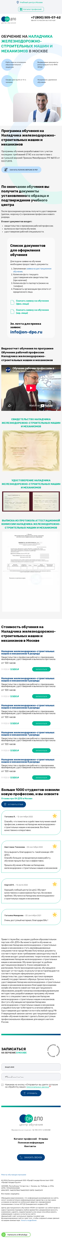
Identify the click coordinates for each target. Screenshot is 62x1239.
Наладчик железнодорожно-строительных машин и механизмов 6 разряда (28, 706)
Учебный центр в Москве (31, 2)
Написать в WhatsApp (17, 1235)
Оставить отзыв (15, 804)
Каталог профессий (32, 9)
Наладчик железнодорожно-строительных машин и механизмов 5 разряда (28, 679)
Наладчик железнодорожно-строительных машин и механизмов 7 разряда (28, 733)
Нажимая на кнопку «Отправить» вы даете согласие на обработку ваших (31, 1085)
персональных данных (37, 1087)
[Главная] (8, 20)
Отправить (32, 1093)
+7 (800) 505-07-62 (46, 17)
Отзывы (43, 1139)
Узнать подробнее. (29, 1220)
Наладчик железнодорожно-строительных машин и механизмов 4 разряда (28, 652)
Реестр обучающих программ (13, 1175)
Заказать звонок (33, 1157)
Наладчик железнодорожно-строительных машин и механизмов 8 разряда (28, 760)
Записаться (41, 669)
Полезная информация (31, 1142)
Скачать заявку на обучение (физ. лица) (32, 302)
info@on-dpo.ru (26, 332)
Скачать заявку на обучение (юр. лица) (32, 311)
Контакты (30, 1146)
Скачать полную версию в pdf (24, 170)
